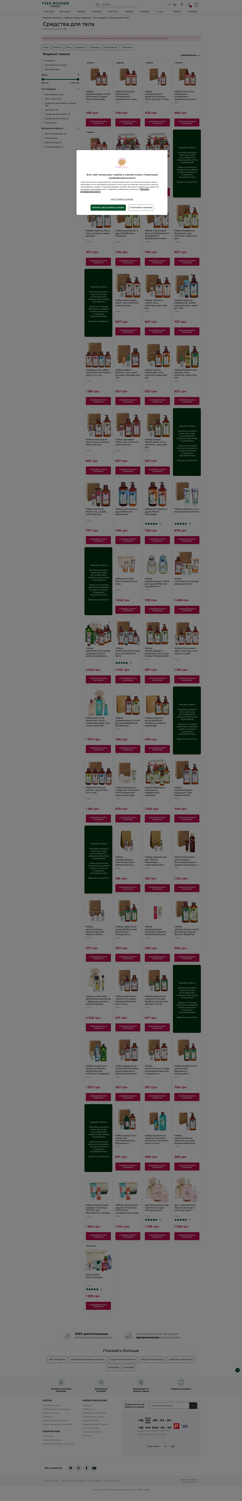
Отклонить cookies (141, 208)
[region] (121, 182)
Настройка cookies (122, 199)
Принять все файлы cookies (108, 208)
